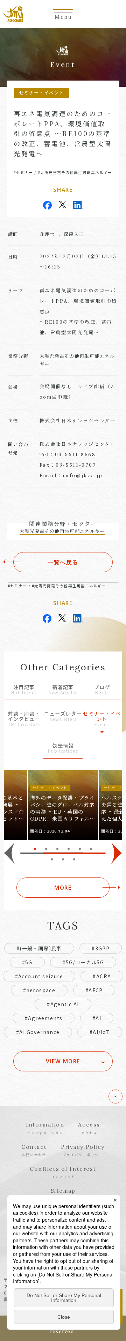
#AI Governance (38, 1032)
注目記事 (24, 690)
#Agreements (43, 1018)
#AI (96, 1018)
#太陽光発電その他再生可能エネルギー (75, 172)
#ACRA (102, 976)
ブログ (102, 690)
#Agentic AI (63, 1004)
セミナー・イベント (102, 719)
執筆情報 (63, 748)
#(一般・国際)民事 (39, 948)
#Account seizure (39, 976)
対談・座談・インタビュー (24, 719)
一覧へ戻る (63, 562)
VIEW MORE (63, 1061)
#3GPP (101, 948)
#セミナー (23, 172)
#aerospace (39, 990)
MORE (62, 887)
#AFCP (94, 990)
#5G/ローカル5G (83, 962)
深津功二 (74, 234)
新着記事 (63, 690)
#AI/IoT (100, 1032)
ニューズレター (63, 716)
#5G (27, 962)
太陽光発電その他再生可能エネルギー (62, 531)
